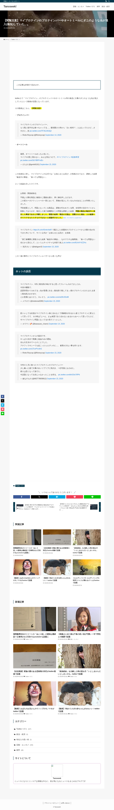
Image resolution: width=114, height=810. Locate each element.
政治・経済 (22, 734)
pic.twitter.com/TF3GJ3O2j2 (41, 131)
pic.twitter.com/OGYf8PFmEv (31, 160)
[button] (21, 497)
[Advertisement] (57, 61)
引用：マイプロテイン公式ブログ (72, 217)
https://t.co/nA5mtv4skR (42, 230)
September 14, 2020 (53, 135)
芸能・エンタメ (24, 745)
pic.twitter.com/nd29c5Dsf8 (58, 297)
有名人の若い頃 (24, 739)
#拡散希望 (75, 157)
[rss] (106, 1)
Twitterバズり (20, 486)
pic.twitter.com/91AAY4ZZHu (75, 243)
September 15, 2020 (48, 164)
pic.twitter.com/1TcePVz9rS (31, 349)
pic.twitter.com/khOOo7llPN (69, 375)
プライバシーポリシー (51, 803)
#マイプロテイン (63, 157)
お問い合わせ (65, 803)
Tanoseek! (10, 6)
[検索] (109, 1)
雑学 (19, 750)
